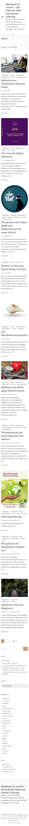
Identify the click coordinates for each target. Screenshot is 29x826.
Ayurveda (5, 382)
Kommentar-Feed (9, 769)
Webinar (21, 328)
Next (14, 641)
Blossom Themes (23, 818)
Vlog (4, 741)
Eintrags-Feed (8, 767)
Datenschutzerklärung (15, 823)
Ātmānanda (6, 660)
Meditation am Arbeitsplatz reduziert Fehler (13, 83)
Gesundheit (20, 75)
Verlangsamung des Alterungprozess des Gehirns (12, 436)
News (13, 77)
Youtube (5, 751)
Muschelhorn (6, 328)
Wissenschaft (21, 77)
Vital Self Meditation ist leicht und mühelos (15, 673)
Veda (4, 738)
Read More (4, 113)
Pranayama (6, 731)
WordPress (17, 820)
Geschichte (7, 711)
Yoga (13, 150)
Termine (24, 513)
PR (9, 150)
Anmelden (6, 764)
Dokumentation (21, 326)
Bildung (13, 215)
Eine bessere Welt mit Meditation (14, 665)
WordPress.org (8, 772)
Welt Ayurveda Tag (11, 516)
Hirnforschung (7, 217)
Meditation (6, 77)
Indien (5, 718)
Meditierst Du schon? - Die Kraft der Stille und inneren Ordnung (15, 815)
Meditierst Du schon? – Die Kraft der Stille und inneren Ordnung (13, 10)
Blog (12, 75)
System (5, 733)
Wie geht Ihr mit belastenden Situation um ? (13, 547)
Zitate (5, 753)
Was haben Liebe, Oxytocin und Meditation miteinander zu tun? (14, 669)
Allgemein (5, 75)
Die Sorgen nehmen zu (10, 663)
